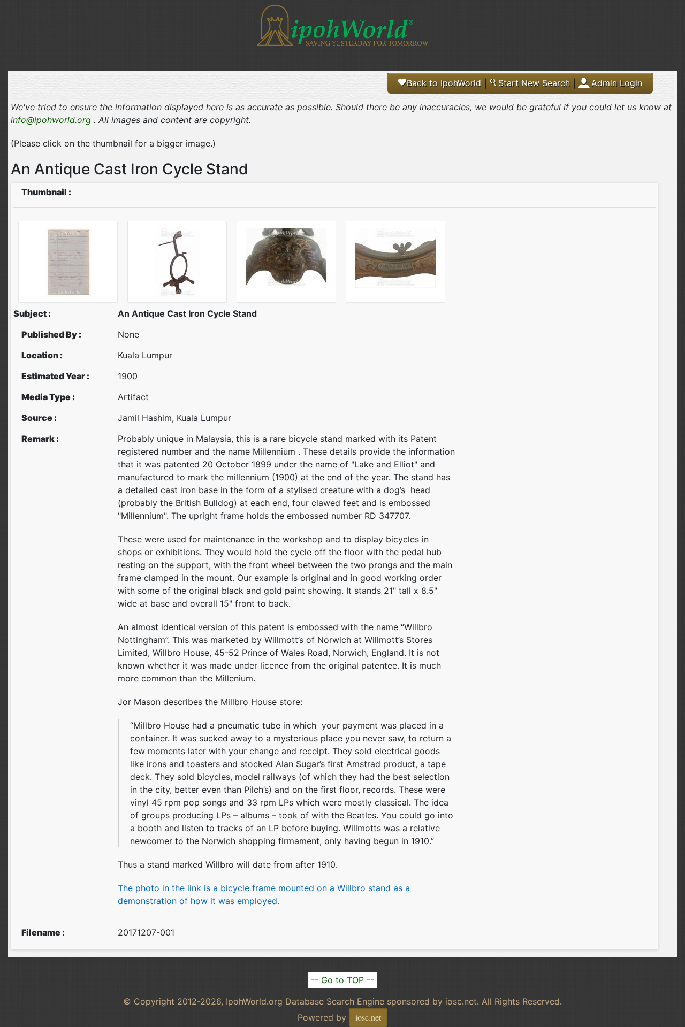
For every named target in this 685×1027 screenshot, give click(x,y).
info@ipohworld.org (51, 119)
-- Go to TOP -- (342, 980)
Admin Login (616, 83)
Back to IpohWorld (440, 83)
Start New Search (529, 83)
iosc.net (368, 1017)
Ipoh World (342, 32)
